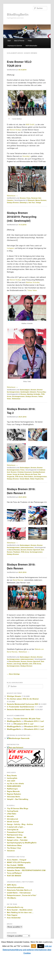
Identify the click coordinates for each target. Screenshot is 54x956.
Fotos (30, 40)
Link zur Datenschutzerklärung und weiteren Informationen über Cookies (27, 949)
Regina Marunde (13, 791)
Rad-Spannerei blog (14, 835)
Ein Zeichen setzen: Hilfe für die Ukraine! (23, 699)
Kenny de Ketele (18, 474)
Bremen (23, 198)
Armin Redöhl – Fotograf (16, 860)
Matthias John (27, 664)
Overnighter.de (12, 829)
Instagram (10, 248)
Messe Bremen (40, 200)
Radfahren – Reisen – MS (16, 837)
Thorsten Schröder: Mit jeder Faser (26, 718)
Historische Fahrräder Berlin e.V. (19, 890)
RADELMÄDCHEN (14, 786)
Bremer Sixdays (15, 129)
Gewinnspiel (24, 392)
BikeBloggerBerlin (14, 721)
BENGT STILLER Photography (19, 862)
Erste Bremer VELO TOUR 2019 (19, 64)
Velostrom (11, 850)
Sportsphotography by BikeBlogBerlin (22, 842)
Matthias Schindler (32, 282)
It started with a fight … (16, 827)
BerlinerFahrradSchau (15, 887)
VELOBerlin (11, 898)
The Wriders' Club (14, 848)
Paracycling (41, 392)
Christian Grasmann (24, 472)
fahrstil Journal (13, 821)
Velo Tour (31, 202)
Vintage (38, 202)
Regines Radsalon (14, 794)
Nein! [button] (41, 946)
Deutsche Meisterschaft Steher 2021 (20, 709)
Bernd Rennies (14, 550)
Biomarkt (31, 200)
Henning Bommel (39, 472)
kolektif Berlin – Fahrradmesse (19, 892)
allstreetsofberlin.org (15, 907)
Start (9, 40)
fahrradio (10, 816)
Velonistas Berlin (13, 796)
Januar (9, 474)
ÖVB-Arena (19, 476)
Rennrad (34, 198)
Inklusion (33, 392)
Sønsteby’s (26, 156)
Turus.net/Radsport (14, 873)
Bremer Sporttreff (33, 550)
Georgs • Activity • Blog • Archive (20, 824)
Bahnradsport (25, 389)
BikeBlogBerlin (18, 14)
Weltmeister (16, 398)
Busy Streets (12, 775)
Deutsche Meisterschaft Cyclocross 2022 (22, 704)
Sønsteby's (24, 202)
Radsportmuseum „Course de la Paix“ (22, 895)
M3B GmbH (30, 124)
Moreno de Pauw (31, 474)
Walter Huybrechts (37, 479)
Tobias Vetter (32, 290)
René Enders (28, 476)
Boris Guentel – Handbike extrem (20, 910)
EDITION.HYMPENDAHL (16, 867)
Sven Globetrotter (14, 917)
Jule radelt (11, 780)
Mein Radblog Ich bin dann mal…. (20, 912)
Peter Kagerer (12, 915)
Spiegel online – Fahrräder (17, 840)
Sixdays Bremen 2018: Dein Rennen (21, 566)
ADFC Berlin (11, 885)
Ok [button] (34, 946)
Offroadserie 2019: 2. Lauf (34, 721)
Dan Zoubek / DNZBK (15, 865)
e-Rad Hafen (11, 813)
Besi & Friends (19, 40)
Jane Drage (17, 664)
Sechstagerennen (18, 396)
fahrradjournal (12, 819)
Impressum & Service (15, 45)
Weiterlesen (12, 195)
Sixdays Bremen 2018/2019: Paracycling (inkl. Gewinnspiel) (21, 216)
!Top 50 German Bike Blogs (17, 808)
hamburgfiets (12, 778)
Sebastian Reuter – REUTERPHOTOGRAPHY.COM (26, 870)
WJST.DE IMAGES (14, 875)
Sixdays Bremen (13, 202)
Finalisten (16, 552)
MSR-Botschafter (31, 45)
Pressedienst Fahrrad (15, 832)
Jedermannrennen (27, 547)
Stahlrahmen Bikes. (14, 845)
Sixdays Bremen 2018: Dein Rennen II (21, 491)
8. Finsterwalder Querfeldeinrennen (20, 706)
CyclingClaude (12, 811)
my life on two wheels (15, 783)
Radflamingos (12, 788)
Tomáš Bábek (24, 479)
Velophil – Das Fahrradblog (17, 799)
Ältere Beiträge (13, 674)
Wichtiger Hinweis (14, 696)
